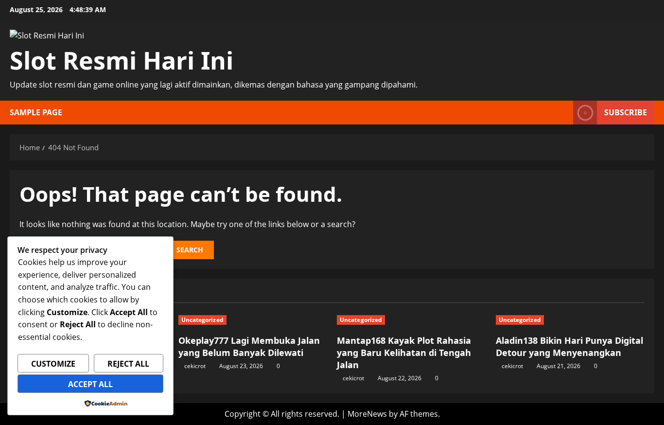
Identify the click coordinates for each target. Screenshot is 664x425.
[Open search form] (563, 112)
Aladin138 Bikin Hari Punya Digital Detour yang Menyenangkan (569, 346)
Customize (53, 363)
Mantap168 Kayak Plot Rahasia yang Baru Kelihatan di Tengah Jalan (404, 353)
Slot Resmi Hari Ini (121, 60)
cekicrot (195, 366)
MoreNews (367, 413)
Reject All (128, 363)
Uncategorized (202, 320)
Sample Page (36, 112)
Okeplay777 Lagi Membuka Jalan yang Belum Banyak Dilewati (249, 346)
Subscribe (625, 112)
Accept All (90, 384)
